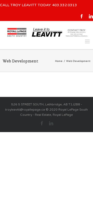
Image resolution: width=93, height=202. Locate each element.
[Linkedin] (91, 16)
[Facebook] (82, 16)
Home (59, 61)
